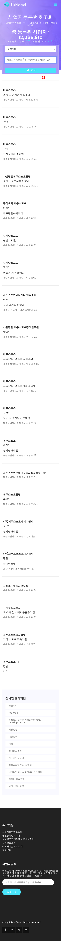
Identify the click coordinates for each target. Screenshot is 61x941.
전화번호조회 (8, 842)
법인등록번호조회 (11, 835)
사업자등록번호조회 (12, 831)
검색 (33, 70)
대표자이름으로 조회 (12, 846)
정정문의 (6, 850)
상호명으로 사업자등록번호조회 (18, 839)
